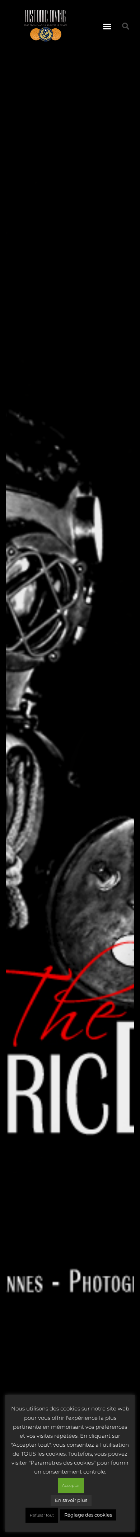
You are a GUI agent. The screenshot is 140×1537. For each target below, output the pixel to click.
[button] (107, 26)
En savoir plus (71, 1500)
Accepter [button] (71, 1485)
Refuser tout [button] (42, 1515)
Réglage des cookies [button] (88, 1515)
